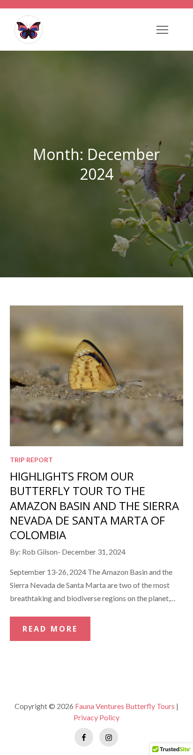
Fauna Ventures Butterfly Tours (125, 706)
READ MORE (50, 629)
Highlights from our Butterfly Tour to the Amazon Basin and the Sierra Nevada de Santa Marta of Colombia (94, 505)
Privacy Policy (96, 717)
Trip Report (31, 460)
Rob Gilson (40, 551)
